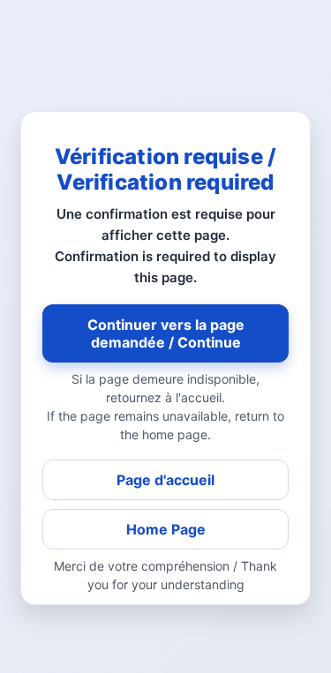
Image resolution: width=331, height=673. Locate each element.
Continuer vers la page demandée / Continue (165, 333)
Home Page (166, 529)
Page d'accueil (165, 480)
